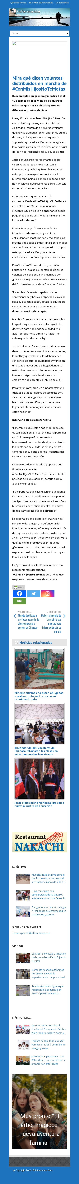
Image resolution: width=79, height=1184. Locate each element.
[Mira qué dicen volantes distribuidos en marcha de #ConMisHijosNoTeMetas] (39, 56)
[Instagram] (47, 593)
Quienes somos (18, 2)
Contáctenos (62, 2)
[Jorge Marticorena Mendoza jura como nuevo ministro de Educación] (39, 778)
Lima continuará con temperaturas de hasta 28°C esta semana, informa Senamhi (48, 894)
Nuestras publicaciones (41, 2)
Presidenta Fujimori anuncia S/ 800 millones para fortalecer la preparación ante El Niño (48, 1060)
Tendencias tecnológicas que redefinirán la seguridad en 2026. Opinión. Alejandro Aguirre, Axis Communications (48, 990)
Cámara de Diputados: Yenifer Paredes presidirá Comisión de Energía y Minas (48, 1044)
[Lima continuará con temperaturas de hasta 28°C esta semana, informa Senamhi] (23, 895)
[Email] (19, 601)
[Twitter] (33, 593)
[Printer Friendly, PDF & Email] (18, 587)
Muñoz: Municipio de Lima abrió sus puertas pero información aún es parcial (51, 621)
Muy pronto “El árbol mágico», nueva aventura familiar (39, 1129)
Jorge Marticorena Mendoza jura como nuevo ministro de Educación (39, 804)
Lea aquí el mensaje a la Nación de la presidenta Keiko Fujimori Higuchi (49, 957)
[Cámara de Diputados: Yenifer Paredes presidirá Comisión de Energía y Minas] (23, 1045)
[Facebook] (19, 593)
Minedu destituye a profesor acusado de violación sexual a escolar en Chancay (28, 619)
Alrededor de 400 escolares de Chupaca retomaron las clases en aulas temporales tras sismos (36, 751)
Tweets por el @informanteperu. (31, 933)
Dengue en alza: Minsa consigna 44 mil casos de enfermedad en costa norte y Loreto (49, 911)
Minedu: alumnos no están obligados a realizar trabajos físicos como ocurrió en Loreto (39, 696)
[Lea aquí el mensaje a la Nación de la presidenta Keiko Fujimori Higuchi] (23, 958)
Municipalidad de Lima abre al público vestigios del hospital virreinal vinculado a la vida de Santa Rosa (48, 878)
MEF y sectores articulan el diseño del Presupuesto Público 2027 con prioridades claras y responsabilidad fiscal (48, 1029)
